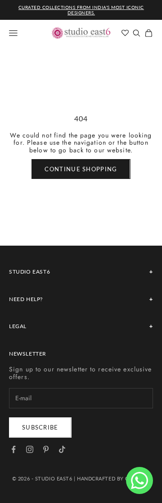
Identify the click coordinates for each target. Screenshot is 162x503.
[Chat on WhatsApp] (139, 480)
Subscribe (40, 427)
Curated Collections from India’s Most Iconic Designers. (81, 10)
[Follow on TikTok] (62, 449)
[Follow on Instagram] (29, 449)
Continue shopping (81, 169)
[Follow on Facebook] (13, 449)
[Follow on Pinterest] (45, 449)
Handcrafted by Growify (113, 478)
